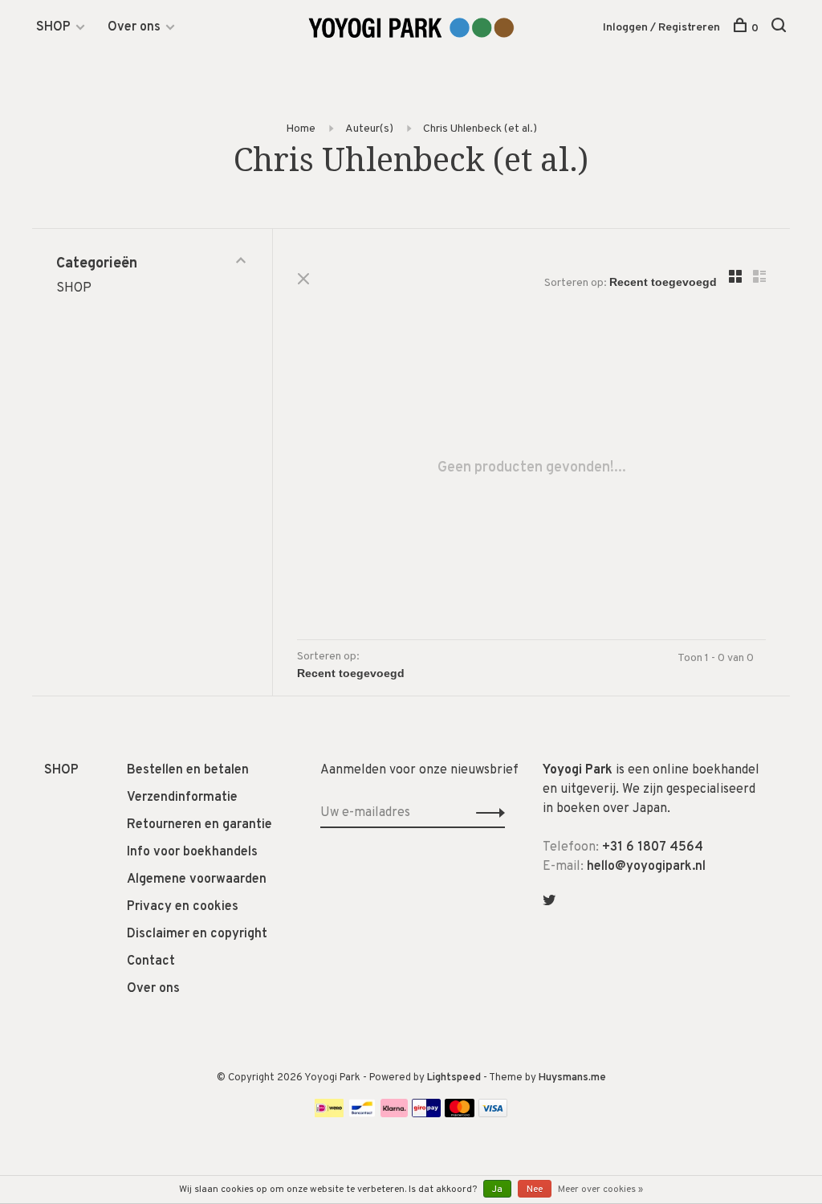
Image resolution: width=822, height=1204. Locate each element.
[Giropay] (426, 1114)
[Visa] (493, 1114)
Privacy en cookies (182, 907)
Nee (535, 1189)
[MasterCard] (459, 1114)
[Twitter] (549, 902)
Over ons (134, 27)
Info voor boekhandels (192, 852)
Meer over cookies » (600, 1189)
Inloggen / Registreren (661, 28)
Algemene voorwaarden (197, 879)
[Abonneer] (486, 813)
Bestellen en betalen (188, 770)
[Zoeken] (780, 28)
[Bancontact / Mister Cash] (362, 1114)
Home (300, 129)
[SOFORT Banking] (394, 1114)
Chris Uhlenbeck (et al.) (480, 129)
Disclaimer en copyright (197, 934)
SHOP (53, 27)
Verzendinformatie (182, 798)
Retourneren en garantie (199, 825)
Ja (497, 1189)
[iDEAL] (329, 1114)
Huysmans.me (572, 1077)
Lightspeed (454, 1077)
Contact (151, 961)
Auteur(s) (369, 129)
